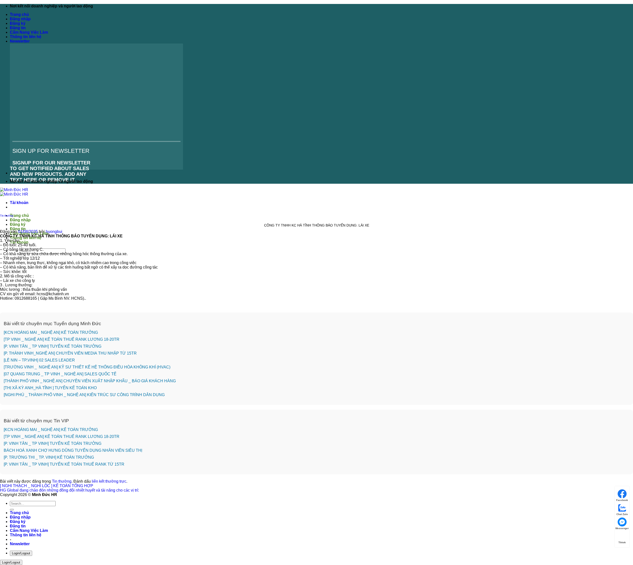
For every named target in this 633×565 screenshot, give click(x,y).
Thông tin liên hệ (25, 37)
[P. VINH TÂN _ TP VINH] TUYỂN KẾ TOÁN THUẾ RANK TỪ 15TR (64, 464)
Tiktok (622, 542)
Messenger (622, 528)
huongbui (54, 231)
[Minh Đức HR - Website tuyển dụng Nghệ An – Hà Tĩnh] (14, 192)
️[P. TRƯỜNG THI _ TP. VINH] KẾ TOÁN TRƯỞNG (49, 457)
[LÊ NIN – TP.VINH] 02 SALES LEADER (39, 360)
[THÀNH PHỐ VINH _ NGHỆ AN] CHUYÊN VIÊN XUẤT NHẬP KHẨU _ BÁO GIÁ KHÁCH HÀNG (90, 381)
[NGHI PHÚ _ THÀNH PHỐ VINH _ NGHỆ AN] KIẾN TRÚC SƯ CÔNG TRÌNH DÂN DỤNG (84, 395)
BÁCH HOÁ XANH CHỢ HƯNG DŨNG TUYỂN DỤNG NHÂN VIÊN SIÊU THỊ (73, 450)
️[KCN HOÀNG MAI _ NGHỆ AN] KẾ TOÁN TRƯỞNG (51, 332)
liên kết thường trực (109, 481)
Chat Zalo (622, 514)
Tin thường (6, 215)
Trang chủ (19, 14)
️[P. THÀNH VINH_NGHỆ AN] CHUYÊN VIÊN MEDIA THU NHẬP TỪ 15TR (70, 353)
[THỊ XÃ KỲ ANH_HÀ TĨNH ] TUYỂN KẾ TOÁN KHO (50, 388)
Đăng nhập (20, 19)
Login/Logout (21, 553)
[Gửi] (12, 509)
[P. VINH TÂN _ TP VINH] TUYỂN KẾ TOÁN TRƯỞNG (52, 346)
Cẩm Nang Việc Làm (29, 32)
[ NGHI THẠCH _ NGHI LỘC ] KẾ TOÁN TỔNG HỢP (47, 486)
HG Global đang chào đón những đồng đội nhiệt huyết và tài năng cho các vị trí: (69, 490)
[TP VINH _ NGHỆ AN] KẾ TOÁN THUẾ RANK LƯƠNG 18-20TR (61, 339)
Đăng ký (17, 23)
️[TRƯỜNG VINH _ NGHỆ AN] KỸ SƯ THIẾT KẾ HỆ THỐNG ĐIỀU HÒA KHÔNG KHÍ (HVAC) (87, 367)
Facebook (622, 500)
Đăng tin (18, 28)
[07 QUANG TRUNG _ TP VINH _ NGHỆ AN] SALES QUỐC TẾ (60, 374)
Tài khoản (19, 203)
